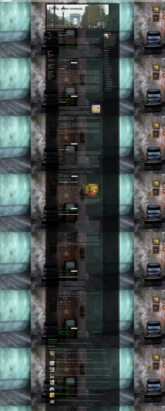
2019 (106, 55)
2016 (106, 60)
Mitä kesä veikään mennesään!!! (69, 214)
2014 (106, 63)
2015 (106, 62)
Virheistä (61, 68)
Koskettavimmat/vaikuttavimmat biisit (62, 393)
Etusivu (80, 332)
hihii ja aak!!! (63, 35)
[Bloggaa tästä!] (73, 62)
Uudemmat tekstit (63, 332)
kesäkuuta (108, 90)
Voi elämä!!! (62, 102)
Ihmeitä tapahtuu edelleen (54, 348)
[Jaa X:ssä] (74, 62)
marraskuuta (108, 68)
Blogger (88, 407)
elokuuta (108, 73)
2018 (106, 57)
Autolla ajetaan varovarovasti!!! (68, 182)
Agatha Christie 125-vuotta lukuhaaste (62, 386)
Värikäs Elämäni (51, 59)
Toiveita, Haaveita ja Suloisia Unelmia (51, 65)
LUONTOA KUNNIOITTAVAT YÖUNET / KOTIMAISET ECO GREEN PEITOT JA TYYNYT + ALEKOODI (51, 75)
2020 (106, 53)
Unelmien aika (51, 54)
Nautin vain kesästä (58, 380)
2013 (106, 65)
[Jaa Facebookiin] (75, 62)
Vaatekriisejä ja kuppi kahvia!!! (68, 277)
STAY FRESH (50, 71)
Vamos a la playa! (58, 367)
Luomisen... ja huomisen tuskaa (61, 361)
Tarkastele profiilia (107, 48)
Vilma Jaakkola (114, 34)
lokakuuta (108, 70)
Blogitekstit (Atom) (64, 334)
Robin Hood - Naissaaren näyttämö (61, 374)
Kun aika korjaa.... (53, 341)
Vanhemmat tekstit (96, 332)
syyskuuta (108, 71)
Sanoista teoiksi (64, 149)
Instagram (50, 34)
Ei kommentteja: (66, 62)
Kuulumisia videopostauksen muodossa (62, 399)
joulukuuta (108, 66)
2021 (106, 52)
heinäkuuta (108, 88)
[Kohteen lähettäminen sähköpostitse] (71, 62)
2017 (106, 58)
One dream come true (59, 351)
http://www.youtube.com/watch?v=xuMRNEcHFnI (68, 47)
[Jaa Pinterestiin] (76, 62)
